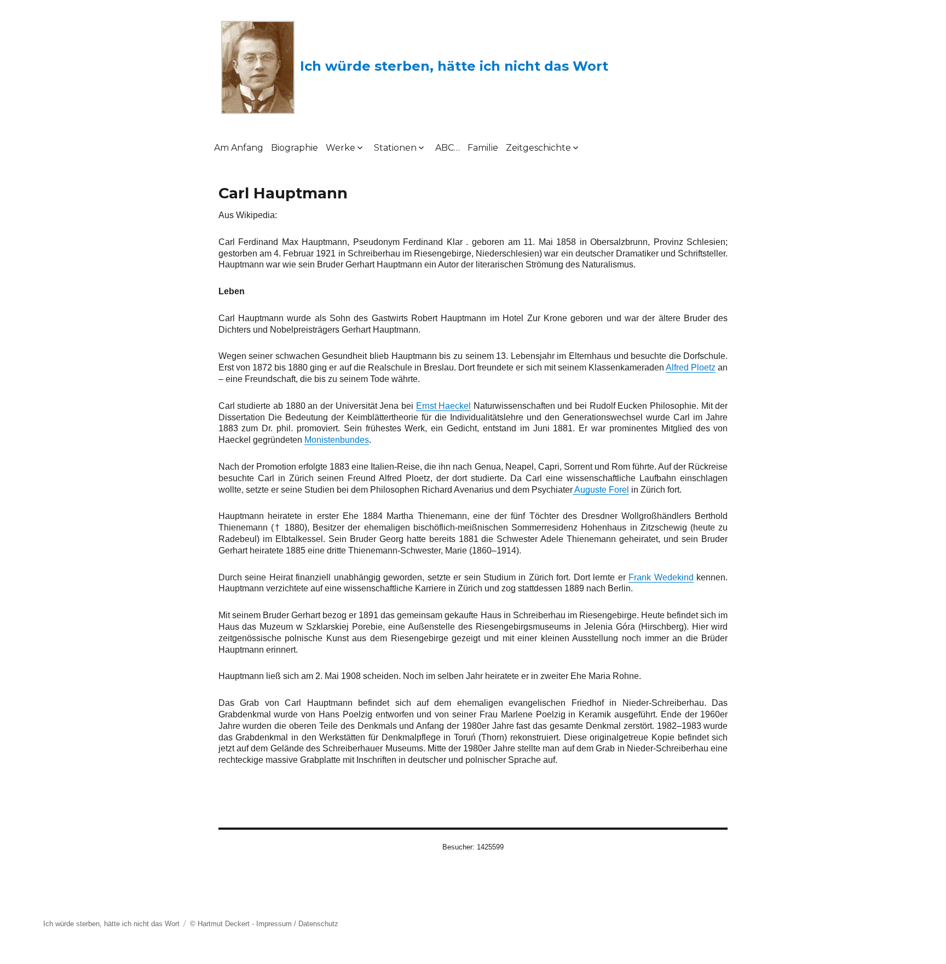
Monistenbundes (336, 439)
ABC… (447, 147)
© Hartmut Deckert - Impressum (241, 924)
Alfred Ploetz (691, 367)
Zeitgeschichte (538, 147)
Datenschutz (318, 924)
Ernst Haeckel (443, 405)
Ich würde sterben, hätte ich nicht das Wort (454, 66)
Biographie (294, 147)
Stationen (395, 147)
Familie (483, 147)
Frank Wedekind (661, 577)
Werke (340, 147)
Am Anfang (238, 147)
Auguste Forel (601, 489)
